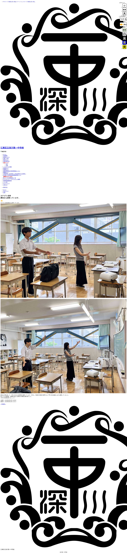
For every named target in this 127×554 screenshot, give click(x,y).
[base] (124, 31)
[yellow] (124, 48)
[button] (9, 1)
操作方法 (5, 187)
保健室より (5, 169)
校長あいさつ (6, 157)
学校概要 (5, 155)
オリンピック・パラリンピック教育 (11, 179)
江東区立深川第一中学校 (12, 148)
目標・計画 (5, 158)
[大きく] (124, 15)
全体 (7, 165)
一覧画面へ (3, 404)
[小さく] (124, 7)
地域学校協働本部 (7, 180)
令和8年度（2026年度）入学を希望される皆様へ (14, 173)
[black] (124, 40)
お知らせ (5, 184)
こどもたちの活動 (7, 166)
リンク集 (5, 182)
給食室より (5, 168)
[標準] (124, 11)
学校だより (5, 160)
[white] (124, 35)
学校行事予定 (6, 161)
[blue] (124, 44)
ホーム (4, 154)
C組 (7, 164)
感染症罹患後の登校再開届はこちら (11, 171)
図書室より (5, 172)
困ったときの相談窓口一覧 (9, 178)
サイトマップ (6, 183)
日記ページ (5, 191)
